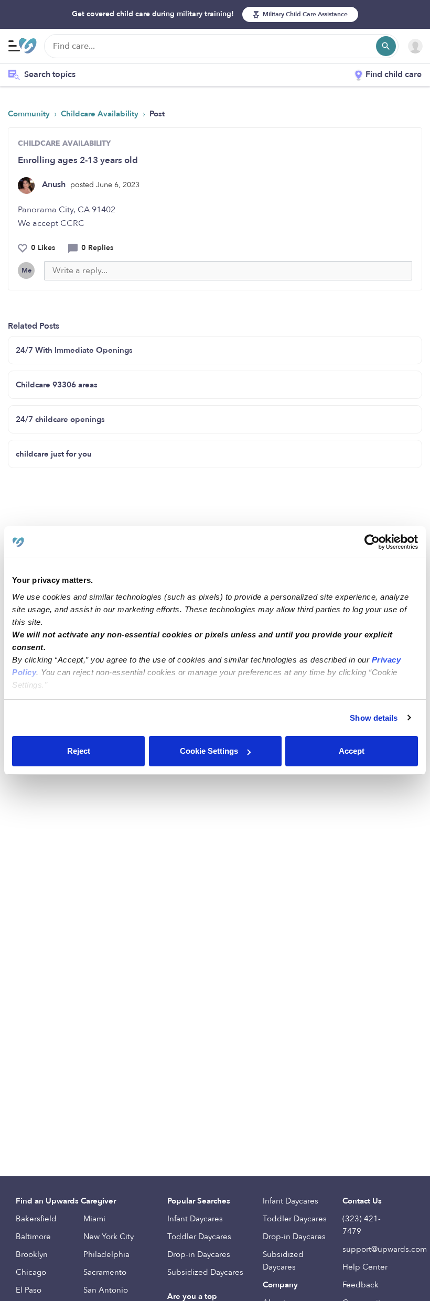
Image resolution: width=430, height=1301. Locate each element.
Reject (78, 750)
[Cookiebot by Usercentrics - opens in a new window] (372, 542)
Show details (373, 717)
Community (30, 114)
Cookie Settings (209, 750)
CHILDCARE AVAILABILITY (64, 143)
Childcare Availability (101, 114)
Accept (351, 750)
